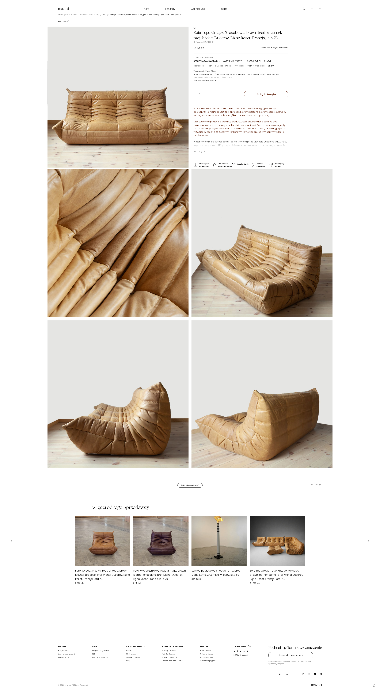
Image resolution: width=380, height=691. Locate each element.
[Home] (63, 8)
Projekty (170, 9)
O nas (224, 9)
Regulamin (295, 661)
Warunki (308, 661)
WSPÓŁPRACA (198, 9)
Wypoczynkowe (86, 15)
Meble (75, 15)
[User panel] (312, 9)
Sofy (97, 15)
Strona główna (64, 15)
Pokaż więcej (199, 151)
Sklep (146, 9)
